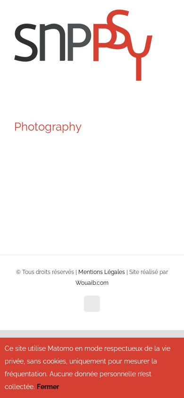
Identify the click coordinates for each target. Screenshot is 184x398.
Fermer (48, 386)
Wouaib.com (92, 283)
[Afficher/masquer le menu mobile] (166, 28)
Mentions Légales (101, 272)
